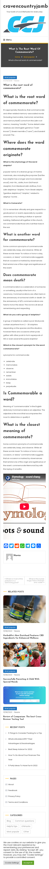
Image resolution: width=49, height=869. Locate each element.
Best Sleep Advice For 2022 (20, 749)
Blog (9, 821)
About (11, 784)
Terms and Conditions (18, 802)
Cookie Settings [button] (12, 862)
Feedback (12, 790)
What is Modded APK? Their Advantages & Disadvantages (21, 741)
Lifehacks (26, 826)
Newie (16, 81)
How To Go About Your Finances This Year (24, 757)
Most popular (10, 77)
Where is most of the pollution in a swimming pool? (14, 581)
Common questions (24, 821)
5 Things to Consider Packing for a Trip (25, 733)
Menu (9, 39)
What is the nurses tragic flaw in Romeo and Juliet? (35, 581)
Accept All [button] (28, 862)
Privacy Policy (14, 796)
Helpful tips (12, 826)
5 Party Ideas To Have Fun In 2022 (22, 765)
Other (26, 831)
